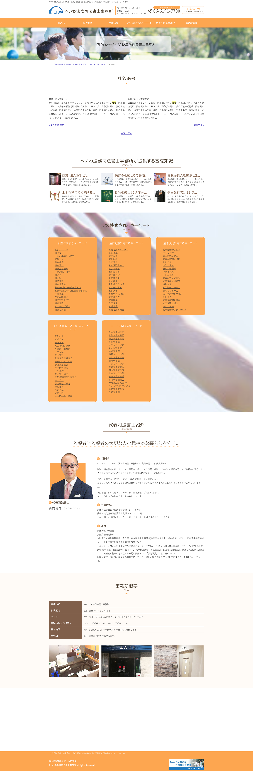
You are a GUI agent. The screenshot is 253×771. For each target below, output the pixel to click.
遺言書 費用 (114, 271)
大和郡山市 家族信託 (118, 382)
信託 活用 (113, 303)
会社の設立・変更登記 (138, 99)
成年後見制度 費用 (171, 300)
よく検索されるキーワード (139, 22)
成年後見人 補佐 (170, 303)
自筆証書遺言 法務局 (64, 255)
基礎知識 (113, 22)
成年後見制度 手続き (172, 293)
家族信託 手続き (116, 265)
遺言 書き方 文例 (116, 284)
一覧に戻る (126, 133)
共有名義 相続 (61, 296)
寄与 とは (59, 259)
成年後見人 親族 (170, 255)
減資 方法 (59, 339)
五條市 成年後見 (116, 373)
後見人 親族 (168, 274)
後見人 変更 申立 (170, 290)
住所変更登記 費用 (63, 396)
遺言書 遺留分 (115, 287)
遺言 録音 (113, 290)
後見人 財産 (168, 252)
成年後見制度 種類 (171, 259)
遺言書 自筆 (114, 278)
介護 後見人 (168, 271)
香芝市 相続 (114, 341)
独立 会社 (59, 380)
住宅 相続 (59, 293)
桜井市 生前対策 (116, 357)
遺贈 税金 (113, 306)
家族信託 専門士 (116, 309)
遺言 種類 (113, 255)
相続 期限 (59, 303)
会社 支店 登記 (61, 364)
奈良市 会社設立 (116, 344)
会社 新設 (59, 370)
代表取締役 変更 (62, 345)
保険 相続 (59, 262)
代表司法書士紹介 (165, 22)
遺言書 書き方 (115, 281)
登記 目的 (59, 393)
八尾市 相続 (114, 392)
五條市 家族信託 (116, 332)
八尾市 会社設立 (116, 363)
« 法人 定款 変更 (56, 124)
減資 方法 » (199, 124)
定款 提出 (59, 336)
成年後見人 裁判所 (171, 278)
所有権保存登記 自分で (65, 377)
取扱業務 (87, 22)
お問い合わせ (193, 10)
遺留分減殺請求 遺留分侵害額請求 (71, 290)
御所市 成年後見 (116, 354)
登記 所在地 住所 (62, 348)
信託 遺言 (113, 262)
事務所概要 (191, 22)
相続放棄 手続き (62, 300)
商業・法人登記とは (58, 99)
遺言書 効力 (114, 296)
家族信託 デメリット (118, 249)
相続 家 (58, 278)
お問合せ (72, 760)
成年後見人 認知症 (171, 281)
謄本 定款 (59, 355)
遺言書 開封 (114, 274)
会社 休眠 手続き (62, 383)
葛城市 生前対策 (116, 389)
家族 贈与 (113, 300)
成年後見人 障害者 (171, 287)
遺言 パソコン (61, 249)
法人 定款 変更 (61, 374)
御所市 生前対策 (116, 370)
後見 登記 (167, 262)
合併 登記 (59, 351)
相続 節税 (59, 281)
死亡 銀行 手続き (62, 306)
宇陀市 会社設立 (116, 379)
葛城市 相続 (114, 351)
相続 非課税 (60, 284)
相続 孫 (58, 274)
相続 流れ (59, 265)
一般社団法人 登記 (63, 361)
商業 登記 (59, 389)
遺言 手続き (114, 268)
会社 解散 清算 (61, 367)
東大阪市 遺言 (115, 348)
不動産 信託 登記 (116, 293)
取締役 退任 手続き (63, 358)
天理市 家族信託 (116, 376)
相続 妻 (58, 252)
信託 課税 (113, 259)
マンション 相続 (62, 271)
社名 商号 (59, 386)
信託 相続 (113, 252)
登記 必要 (59, 342)
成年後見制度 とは (171, 249)
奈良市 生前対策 (116, 338)
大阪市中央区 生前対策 (119, 385)
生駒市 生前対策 (116, 366)
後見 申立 (167, 296)
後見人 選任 (168, 306)
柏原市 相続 (114, 360)
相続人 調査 (60, 309)
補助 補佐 (167, 284)
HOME (61, 22)
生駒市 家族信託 (116, 335)
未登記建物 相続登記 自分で (68, 287)
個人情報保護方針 (57, 760)
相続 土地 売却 (61, 268)
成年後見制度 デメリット (174, 309)
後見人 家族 (168, 265)
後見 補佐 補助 (169, 268)
